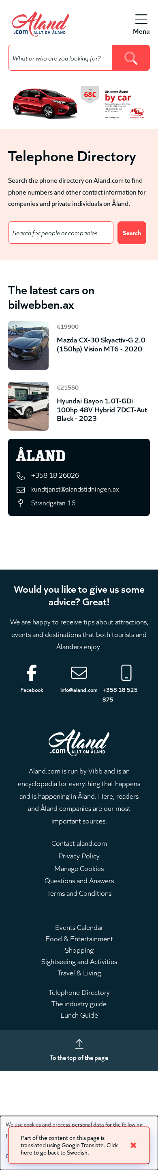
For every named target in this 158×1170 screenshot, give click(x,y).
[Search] (131, 58)
